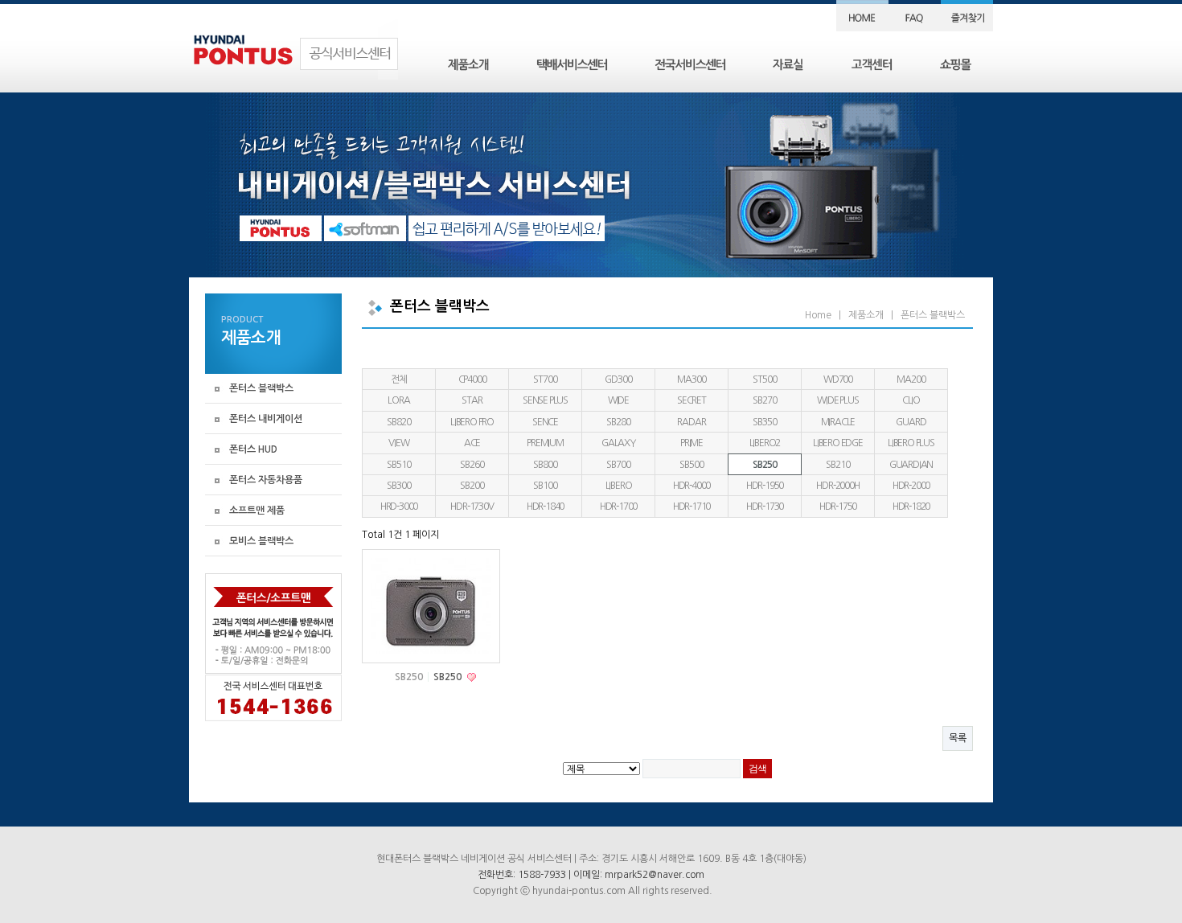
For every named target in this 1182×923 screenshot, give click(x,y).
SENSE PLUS (545, 400)
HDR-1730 (764, 506)
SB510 (398, 465)
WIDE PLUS (837, 400)
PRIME (691, 443)
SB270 (764, 400)
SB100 (544, 485)
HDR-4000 (691, 485)
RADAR (691, 422)
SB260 (471, 465)
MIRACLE (838, 422)
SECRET (691, 400)
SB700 (618, 465)
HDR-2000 (911, 485)
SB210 (837, 465)
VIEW (398, 443)
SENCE (545, 422)
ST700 (544, 379)
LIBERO (618, 485)
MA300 (691, 379)
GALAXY (618, 443)
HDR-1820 (911, 506)
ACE (472, 443)
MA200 (911, 379)
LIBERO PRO (472, 422)
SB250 (764, 465)
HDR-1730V (471, 506)
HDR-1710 (691, 506)
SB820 (398, 422)
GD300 (618, 379)
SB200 (471, 485)
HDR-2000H (837, 485)
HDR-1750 (837, 506)
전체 (399, 379)
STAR (472, 400)
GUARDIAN (911, 465)
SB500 (691, 465)
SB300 (398, 485)
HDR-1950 (764, 485)
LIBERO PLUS (911, 443)
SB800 (544, 465)
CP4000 (472, 379)
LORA (398, 400)
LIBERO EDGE (838, 443)
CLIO (911, 400)
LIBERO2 (765, 443)
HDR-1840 (545, 506)
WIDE (618, 400)
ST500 (764, 379)
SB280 (618, 422)
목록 (958, 738)
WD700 (837, 379)
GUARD (910, 422)
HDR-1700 (618, 506)
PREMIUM (545, 443)
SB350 (764, 422)
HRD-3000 (398, 506)
